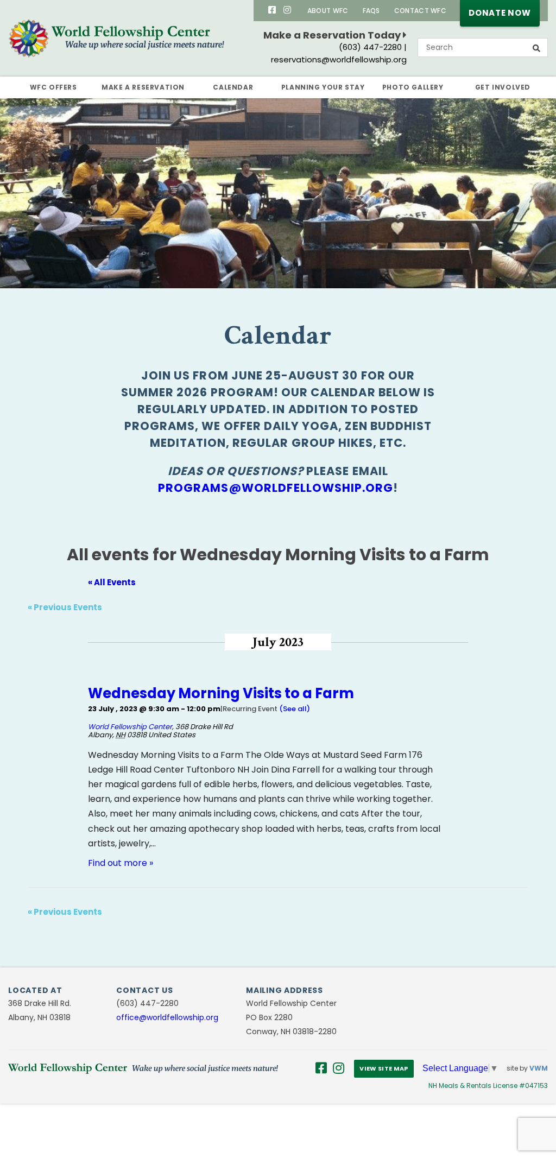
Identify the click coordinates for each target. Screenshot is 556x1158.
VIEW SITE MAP (383, 1068)
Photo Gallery (413, 87)
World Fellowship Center (130, 727)
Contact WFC (420, 10)
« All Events (112, 582)
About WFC (328, 10)
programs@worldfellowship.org (275, 488)
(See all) (294, 709)
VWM (538, 1068)
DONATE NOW (500, 12)
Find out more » (120, 863)
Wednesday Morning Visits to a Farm (221, 693)
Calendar (233, 87)
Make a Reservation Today (333, 35)
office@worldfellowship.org (167, 1017)
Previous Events (65, 607)
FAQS (371, 10)
